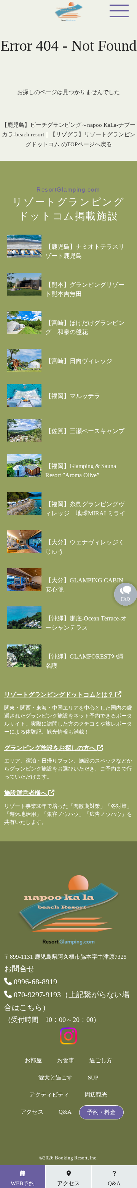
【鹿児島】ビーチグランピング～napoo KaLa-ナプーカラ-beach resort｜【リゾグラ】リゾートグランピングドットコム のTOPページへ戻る (68, 134)
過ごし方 (100, 1060)
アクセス (32, 1112)
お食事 (65, 1060)
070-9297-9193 (36, 994)
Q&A (65, 1112)
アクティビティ (49, 1095)
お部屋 (33, 1060)
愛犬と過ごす (55, 1078)
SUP (93, 1078)
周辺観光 (95, 1095)
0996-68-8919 (34, 981)
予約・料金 (101, 1112)
